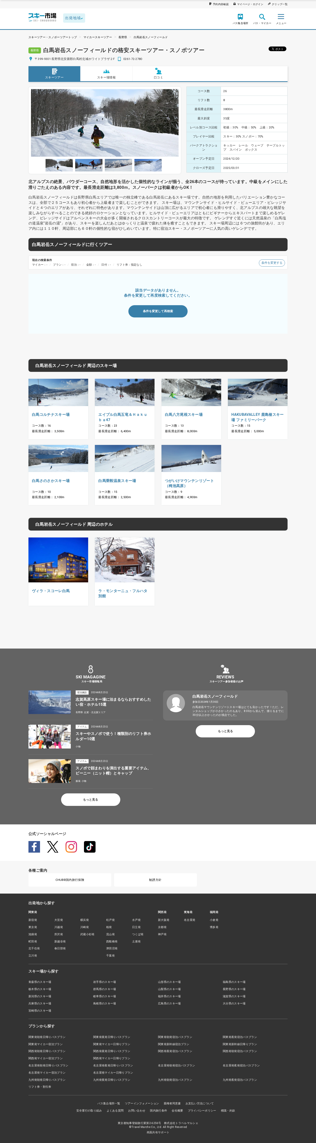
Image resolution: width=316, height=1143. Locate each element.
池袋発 (32, 934)
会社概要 (177, 1110)
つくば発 (137, 934)
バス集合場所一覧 (108, 1103)
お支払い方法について (200, 1103)
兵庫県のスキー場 (39, 1003)
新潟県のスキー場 (39, 996)
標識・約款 (228, 1110)
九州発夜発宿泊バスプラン (240, 1079)
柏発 (109, 927)
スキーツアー (54, 77)
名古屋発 (189, 920)
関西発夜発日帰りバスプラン (111, 1051)
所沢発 (58, 934)
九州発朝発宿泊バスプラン (175, 1079)
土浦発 (136, 941)
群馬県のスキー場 (104, 989)
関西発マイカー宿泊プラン (45, 1058)
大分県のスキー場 (234, 1003)
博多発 (214, 927)
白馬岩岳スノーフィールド (151, 37)
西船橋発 (112, 941)
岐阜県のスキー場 (104, 996)
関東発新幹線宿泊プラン (173, 1044)
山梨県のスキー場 (169, 989)
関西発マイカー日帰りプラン (111, 1058)
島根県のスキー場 (104, 1003)
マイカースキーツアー (98, 37)
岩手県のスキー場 (104, 982)
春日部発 (60, 948)
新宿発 (32, 920)
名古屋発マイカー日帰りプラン (113, 1072)
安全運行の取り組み (89, 1110)
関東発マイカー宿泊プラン (45, 1044)
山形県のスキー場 (169, 982)
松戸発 (110, 920)
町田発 (32, 941)
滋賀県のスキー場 (234, 996)
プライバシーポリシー (202, 1110)
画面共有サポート (158, 1132)
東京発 (32, 927)
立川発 (32, 955)
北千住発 (34, 948)
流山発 (110, 934)
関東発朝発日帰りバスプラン (46, 1037)
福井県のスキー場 (169, 996)
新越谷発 (60, 941)
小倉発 (214, 920)
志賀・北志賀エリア (94, 712)
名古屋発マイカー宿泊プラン (46, 1072)
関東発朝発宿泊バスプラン (175, 1037)
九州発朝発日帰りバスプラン (46, 1079)
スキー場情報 (106, 77)
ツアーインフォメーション (142, 1103)
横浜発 (84, 920)
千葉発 (110, 955)
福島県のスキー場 (234, 982)
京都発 (162, 927)
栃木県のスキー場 (39, 989)
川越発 (58, 927)
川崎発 (84, 927)
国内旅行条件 (158, 1110)
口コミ (158, 77)
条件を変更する (271, 262)
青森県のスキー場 (39, 982)
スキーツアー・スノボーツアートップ (52, 37)
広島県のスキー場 (169, 1003)
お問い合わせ (136, 1110)
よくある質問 (115, 1110)
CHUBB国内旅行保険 (70, 880)
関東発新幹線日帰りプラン (240, 1044)
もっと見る (90, 799)
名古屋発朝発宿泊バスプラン (176, 1065)
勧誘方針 (155, 880)
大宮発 (58, 920)
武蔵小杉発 (87, 934)
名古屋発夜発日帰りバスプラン (113, 1065)
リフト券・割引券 (39, 1086)
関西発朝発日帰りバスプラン (46, 1051)
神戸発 (162, 934)
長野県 (122, 37)
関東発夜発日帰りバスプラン (111, 1037)
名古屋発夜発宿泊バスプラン (241, 1065)
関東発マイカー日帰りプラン (111, 1044)
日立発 (136, 927)
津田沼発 (112, 948)
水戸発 (136, 920)
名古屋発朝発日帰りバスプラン (48, 1065)
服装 (78, 781)
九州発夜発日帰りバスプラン (111, 1079)
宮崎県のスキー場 (39, 1010)
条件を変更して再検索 (158, 311)
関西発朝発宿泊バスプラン (240, 1051)
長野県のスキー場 (234, 989)
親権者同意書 (172, 1103)
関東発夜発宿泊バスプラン (240, 1037)
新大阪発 (163, 920)
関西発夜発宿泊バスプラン (175, 1051)
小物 (78, 746)
